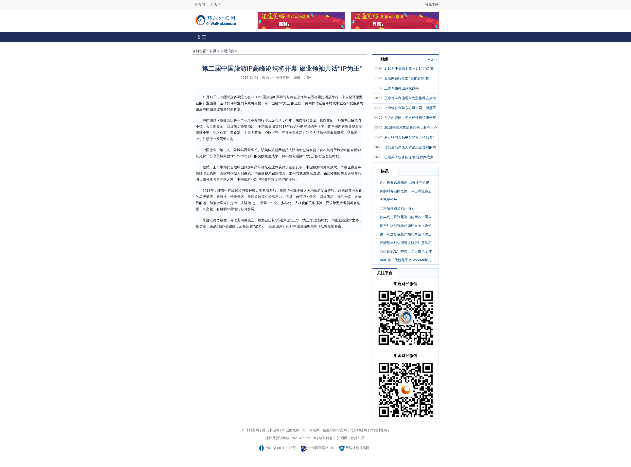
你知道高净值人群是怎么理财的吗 (410, 147)
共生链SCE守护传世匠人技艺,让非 (406, 251)
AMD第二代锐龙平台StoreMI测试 (405, 260)
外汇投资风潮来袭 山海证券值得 (404, 182)
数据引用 (358, 438)
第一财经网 (311, 430)
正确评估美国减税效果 (401, 88)
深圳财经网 (378, 430)
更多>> (432, 60)
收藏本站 (432, 4)
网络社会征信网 (357, 448)
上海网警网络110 (321, 448)
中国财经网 (290, 430)
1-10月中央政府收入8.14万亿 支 (409, 68)
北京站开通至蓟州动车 (397, 208)
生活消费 (227, 51)
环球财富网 (250, 430)
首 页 (201, 37)
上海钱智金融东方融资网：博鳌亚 (410, 108)
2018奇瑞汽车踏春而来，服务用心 (410, 127)
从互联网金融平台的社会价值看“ (409, 137)
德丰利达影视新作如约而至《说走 (406, 225)
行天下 (215, 4)
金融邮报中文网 (335, 430)
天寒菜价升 (388, 200)
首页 (213, 51)
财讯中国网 (270, 430)
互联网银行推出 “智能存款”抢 (406, 78)
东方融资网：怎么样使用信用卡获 (410, 118)
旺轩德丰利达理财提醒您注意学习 (406, 243)
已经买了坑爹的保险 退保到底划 (409, 157)
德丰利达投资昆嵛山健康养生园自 (406, 217)
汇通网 (342, 438)
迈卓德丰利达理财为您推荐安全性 (410, 98)
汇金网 (200, 4)
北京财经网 (358, 430)
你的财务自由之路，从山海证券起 (406, 191)
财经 (384, 59)
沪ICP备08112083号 (280, 448)
